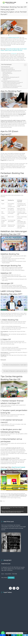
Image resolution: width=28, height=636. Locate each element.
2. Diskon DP (5, 79)
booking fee (14, 53)
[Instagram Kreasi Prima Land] (14, 588)
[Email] (25, 635)
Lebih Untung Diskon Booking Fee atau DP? (10, 77)
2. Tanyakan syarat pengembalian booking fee (11, 83)
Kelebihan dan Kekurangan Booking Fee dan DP (11, 70)
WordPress (22, 634)
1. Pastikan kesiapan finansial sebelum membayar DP (13, 82)
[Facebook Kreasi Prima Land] (10, 588)
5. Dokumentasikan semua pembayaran (10, 87)
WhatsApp (11, 577)
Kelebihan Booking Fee (7, 72)
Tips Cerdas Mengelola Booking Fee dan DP (10, 81)
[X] (8, 635)
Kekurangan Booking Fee (7, 73)
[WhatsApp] (19, 635)
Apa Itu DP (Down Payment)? (7, 68)
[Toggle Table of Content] (24, 65)
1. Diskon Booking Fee (7, 78)
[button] (3, 633)
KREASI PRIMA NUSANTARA (13, 632)
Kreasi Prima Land (12, 34)
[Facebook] (3, 635)
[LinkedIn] (14, 635)
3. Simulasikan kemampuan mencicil (10, 84)
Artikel (3, 501)
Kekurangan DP (6, 75)
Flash (8, 634)
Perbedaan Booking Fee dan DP (8, 69)
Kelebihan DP (5, 74)
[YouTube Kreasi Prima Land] (17, 588)
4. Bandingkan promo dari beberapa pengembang (12, 86)
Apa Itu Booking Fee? (5, 66)
